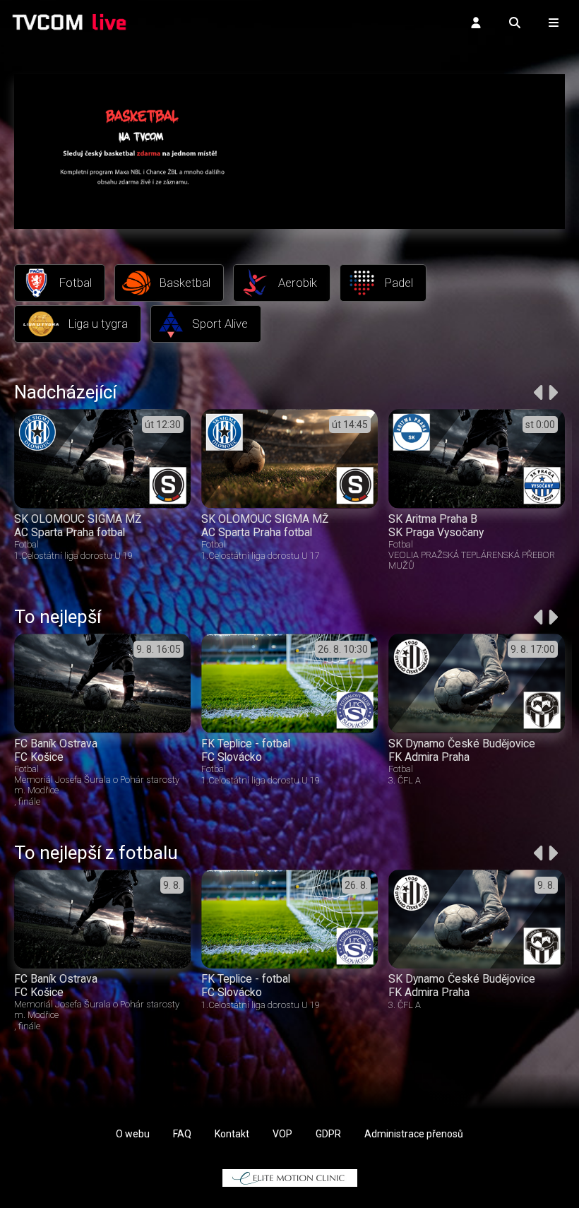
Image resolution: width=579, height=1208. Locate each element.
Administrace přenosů (413, 1133)
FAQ (182, 1133)
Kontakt (232, 1133)
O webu (133, 1133)
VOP (282, 1133)
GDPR (328, 1133)
